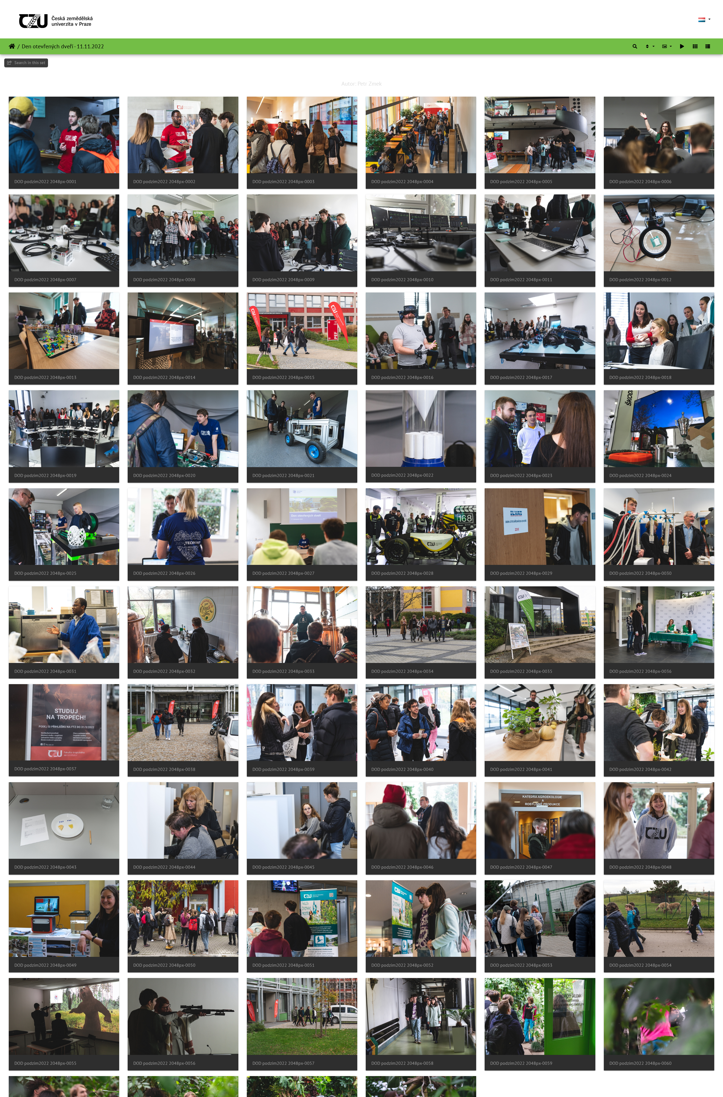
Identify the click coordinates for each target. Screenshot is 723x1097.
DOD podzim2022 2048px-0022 (402, 475)
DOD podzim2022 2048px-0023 (521, 475)
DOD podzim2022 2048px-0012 (640, 279)
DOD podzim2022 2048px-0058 (402, 1063)
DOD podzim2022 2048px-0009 (283, 279)
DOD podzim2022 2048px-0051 (283, 965)
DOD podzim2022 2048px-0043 (45, 867)
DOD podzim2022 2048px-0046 (402, 867)
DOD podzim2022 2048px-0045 (283, 867)
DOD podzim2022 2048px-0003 (283, 181)
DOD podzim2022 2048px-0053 (521, 965)
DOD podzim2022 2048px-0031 (45, 671)
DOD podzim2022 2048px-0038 (164, 769)
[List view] (707, 46)
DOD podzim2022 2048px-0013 (45, 377)
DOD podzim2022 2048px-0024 (640, 475)
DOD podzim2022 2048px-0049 (45, 965)
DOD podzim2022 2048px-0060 (640, 1063)
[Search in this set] (635, 46)
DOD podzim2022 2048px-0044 (164, 867)
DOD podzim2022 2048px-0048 (640, 867)
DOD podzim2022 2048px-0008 (164, 279)
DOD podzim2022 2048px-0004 (402, 181)
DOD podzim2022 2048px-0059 (521, 1063)
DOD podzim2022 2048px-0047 (521, 867)
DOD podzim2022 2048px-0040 (402, 769)
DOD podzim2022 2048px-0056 (164, 1063)
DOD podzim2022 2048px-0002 (164, 181)
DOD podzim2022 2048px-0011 (521, 279)
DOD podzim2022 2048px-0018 (640, 377)
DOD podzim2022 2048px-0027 (283, 573)
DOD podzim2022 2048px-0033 (283, 671)
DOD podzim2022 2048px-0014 (164, 377)
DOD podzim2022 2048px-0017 (521, 377)
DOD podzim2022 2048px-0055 (45, 1063)
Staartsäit (12, 46)
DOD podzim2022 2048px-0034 (402, 671)
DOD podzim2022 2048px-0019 (45, 475)
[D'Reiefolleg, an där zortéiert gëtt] (649, 46)
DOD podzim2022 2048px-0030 (640, 573)
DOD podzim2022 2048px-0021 (283, 475)
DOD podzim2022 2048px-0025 (45, 573)
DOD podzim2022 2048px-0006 (640, 181)
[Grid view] (695, 46)
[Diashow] (682, 46)
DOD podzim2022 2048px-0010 (402, 279)
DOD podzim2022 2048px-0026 (164, 573)
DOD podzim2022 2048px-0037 (45, 768)
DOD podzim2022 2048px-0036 (640, 671)
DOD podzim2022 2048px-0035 (521, 671)
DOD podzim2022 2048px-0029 (521, 573)
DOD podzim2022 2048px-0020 (164, 475)
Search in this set (29, 62)
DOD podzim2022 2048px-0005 (521, 181)
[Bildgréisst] (667, 46)
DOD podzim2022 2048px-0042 (640, 769)
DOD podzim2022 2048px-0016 (402, 377)
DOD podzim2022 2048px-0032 (164, 671)
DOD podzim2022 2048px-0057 (283, 1063)
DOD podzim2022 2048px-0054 (640, 965)
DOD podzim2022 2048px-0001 (45, 181)
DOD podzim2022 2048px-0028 (402, 573)
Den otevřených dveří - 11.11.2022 (63, 46)
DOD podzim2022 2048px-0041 (521, 769)
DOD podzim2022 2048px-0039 (283, 769)
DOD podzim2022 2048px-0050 (164, 965)
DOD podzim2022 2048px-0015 (283, 377)
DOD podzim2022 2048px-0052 (402, 965)
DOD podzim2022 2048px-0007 (45, 279)
